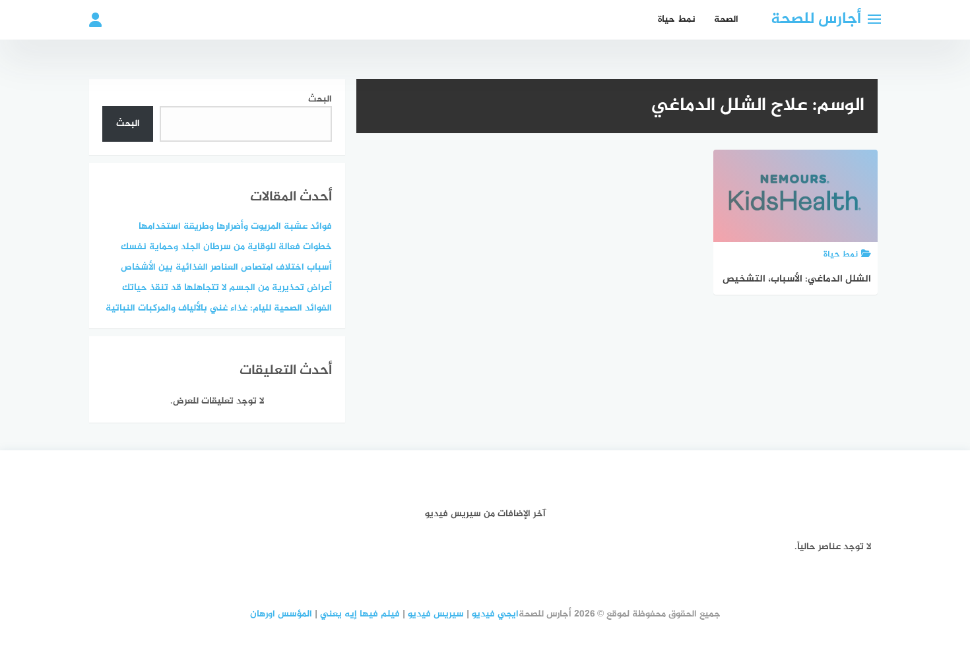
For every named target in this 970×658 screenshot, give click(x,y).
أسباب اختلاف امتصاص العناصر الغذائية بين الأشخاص (226, 267)
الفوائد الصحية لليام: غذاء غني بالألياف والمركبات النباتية (219, 308)
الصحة (726, 19)
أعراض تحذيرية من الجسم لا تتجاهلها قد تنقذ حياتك (227, 287)
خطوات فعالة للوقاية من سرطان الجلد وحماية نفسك (226, 246)
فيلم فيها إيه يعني (360, 614)
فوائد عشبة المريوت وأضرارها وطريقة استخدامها (235, 226)
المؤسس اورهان (281, 614)
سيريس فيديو (436, 614)
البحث (320, 99)
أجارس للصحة (816, 19)
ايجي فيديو (495, 614)
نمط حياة (676, 19)
